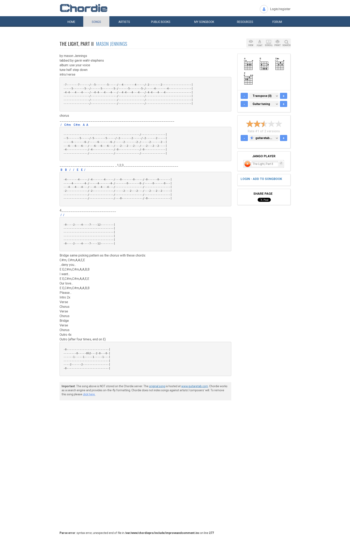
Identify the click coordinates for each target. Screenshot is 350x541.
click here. (89, 394)
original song (157, 386)
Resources (245, 22)
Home (71, 22)
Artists (124, 22)
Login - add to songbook (261, 179)
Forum (277, 22)
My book (204, 22)
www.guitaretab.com (194, 386)
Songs (96, 22)
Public (160, 22)
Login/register (280, 9)
